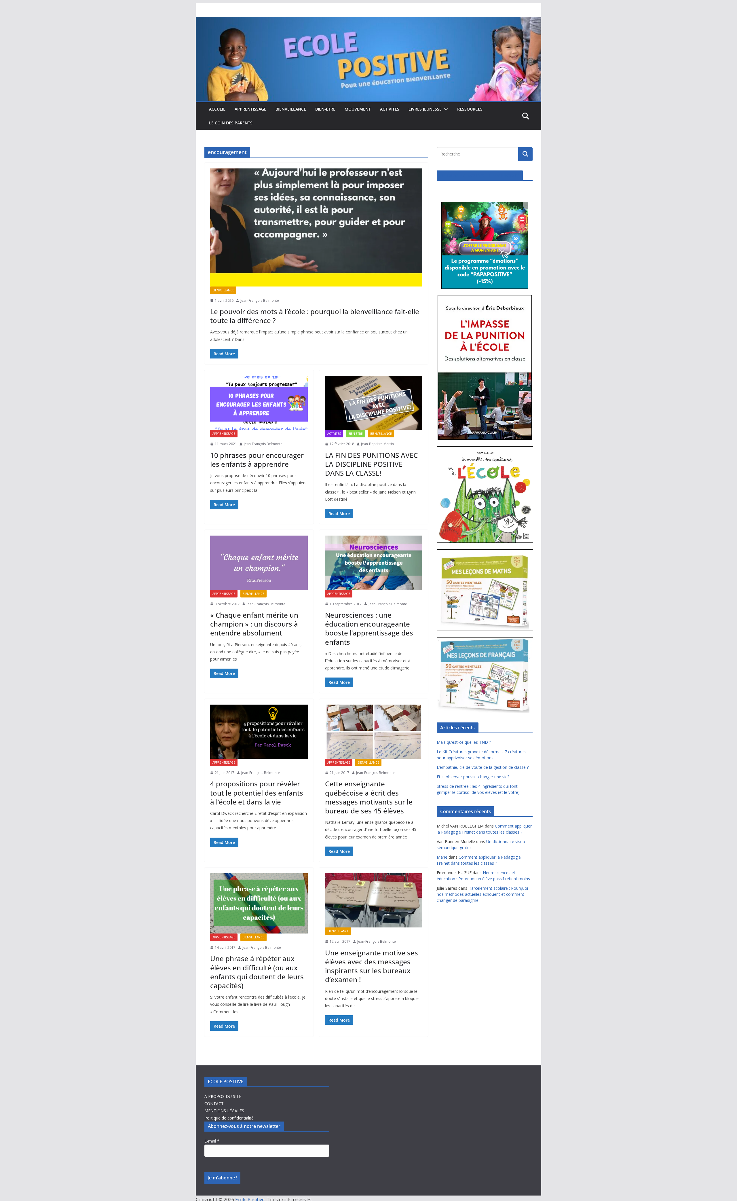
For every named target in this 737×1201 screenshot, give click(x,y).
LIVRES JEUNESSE (425, 109)
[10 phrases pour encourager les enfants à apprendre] (259, 403)
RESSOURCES (470, 109)
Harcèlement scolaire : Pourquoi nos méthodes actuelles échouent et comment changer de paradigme (482, 894)
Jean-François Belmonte (259, 300)
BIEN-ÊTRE (325, 109)
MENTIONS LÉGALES (224, 1110)
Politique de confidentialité (229, 1118)
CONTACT (214, 1103)
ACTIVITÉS (389, 109)
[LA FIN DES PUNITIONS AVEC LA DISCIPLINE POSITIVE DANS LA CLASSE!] (374, 403)
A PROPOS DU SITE (222, 1096)
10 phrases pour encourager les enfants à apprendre (257, 459)
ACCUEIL (217, 109)
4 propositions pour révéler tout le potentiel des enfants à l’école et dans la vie (256, 792)
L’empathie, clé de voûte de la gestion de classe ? (483, 767)
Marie (442, 857)
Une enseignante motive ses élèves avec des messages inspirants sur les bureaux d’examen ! (371, 966)
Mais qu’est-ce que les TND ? (464, 742)
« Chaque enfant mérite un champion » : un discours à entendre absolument (254, 624)
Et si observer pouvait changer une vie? (473, 776)
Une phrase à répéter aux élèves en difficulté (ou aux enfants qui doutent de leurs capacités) (257, 972)
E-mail (211, 1141)
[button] (445, 109)
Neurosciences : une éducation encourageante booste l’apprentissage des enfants (369, 628)
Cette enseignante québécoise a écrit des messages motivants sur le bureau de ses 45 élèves (369, 797)
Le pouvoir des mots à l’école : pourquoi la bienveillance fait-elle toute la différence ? (314, 316)
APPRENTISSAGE (250, 109)
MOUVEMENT (358, 109)
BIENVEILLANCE (291, 109)
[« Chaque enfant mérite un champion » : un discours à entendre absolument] (259, 563)
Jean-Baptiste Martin (377, 443)
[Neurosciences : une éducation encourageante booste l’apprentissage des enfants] (374, 563)
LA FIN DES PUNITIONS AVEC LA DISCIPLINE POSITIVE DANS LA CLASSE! (371, 464)
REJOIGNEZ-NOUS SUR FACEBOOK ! (479, 175)
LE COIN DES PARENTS (230, 123)
